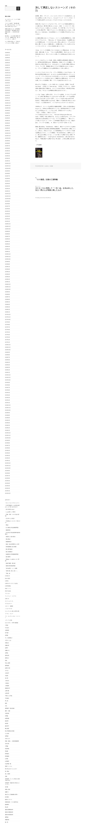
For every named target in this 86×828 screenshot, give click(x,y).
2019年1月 (7, 281)
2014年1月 (7, 430)
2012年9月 (7, 470)
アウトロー (7, 593)
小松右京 (7, 680)
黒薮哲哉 (7, 819)
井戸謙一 (7, 632)
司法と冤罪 (7, 663)
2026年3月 (7, 65)
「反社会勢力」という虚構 (11, 568)
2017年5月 (7, 332)
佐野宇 (6, 648)
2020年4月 (7, 244)
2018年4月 (7, 304)
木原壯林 (7, 713)
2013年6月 (7, 448)
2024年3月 (7, 125)
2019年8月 (7, 264)
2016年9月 (7, 352)
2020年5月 (7, 241)
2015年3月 (7, 397)
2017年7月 (7, 327)
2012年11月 (7, 465)
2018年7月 (7, 297)
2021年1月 (7, 221)
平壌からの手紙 (8, 695)
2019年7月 (7, 266)
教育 (6, 703)
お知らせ (7, 598)
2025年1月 (7, 100)
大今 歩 (6, 670)
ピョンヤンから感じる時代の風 (12, 611)
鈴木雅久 (7, 797)
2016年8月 (7, 354)
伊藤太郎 (7, 645)
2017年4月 (7, 334)
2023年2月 (7, 158)
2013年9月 (7, 440)
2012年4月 (7, 483)
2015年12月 (7, 375)
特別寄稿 (7, 748)
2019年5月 (7, 271)
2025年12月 (7, 72)
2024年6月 (7, 118)
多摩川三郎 (7, 668)
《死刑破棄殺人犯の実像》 (11, 546)
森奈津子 (7, 726)
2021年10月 (7, 198)
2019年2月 (7, 279)
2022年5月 (7, 181)
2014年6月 (7, 417)
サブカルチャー (8, 603)
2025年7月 (7, 85)
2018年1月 (7, 312)
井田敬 (6, 635)
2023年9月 (7, 140)
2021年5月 (7, 211)
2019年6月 (7, 269)
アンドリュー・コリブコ (10, 596)
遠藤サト (7, 792)
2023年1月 (7, 161)
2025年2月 (7, 98)
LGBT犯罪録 (8, 586)
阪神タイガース (8, 799)
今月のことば (8, 640)
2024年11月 (7, 105)
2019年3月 (7, 276)
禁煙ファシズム (8, 766)
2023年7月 (7, 145)
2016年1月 (7, 372)
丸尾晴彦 (7, 630)
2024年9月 (7, 110)
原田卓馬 (7, 655)
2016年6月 (7, 359)
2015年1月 (7, 402)
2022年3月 (7, 186)
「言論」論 (7, 573)
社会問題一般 (8, 763)
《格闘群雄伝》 (8, 541)
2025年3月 (7, 95)
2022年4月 (7, 183)
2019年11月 (7, 256)
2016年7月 (7, 357)
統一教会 (7, 771)
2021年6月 (7, 208)
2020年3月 (7, 246)
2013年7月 (7, 445)
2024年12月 (7, 103)
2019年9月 (7, 261)
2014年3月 (7, 425)
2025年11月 (7, 75)
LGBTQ (6, 581)
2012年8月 (7, 473)
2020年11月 (7, 226)
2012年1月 (7, 490)
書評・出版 (7, 711)
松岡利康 (7, 718)
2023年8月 (7, 143)
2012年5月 (7, 480)
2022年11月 (7, 166)
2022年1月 (7, 191)
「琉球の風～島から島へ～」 (11, 571)
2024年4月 (7, 123)
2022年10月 (7, 168)
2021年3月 (7, 216)
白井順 (6, 758)
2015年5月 (7, 392)
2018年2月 (7, 309)
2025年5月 (7, 90)
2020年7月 (7, 236)
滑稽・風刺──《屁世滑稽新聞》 (12, 741)
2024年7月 (7, 115)
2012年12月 (7, 463)
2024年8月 (7, 113)
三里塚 (6, 625)
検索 (6, 5)
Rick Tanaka (8, 591)
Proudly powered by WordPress (43, 197)
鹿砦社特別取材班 (9, 814)
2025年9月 (7, 80)
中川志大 (7, 627)
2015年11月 (7, 377)
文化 (6, 705)
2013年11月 (7, 435)
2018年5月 (7, 302)
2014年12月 (7, 405)
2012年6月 (7, 478)
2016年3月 (7, 367)
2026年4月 (7, 62)
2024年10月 (7, 108)
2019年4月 (7, 274)
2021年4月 (7, 213)
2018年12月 (7, 284)
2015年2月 (7, 400)
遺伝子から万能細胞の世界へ (11, 794)
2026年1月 (7, 70)
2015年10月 (7, 380)
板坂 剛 (6, 721)
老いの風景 (7, 773)
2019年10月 (7, 259)
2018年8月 (7, 294)
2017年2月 (7, 339)
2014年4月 (7, 422)
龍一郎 (6, 822)
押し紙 (6, 700)
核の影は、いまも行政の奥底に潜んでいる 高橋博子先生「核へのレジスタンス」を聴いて (12, 37)
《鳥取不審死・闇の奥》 (10, 563)
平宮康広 (7, 698)
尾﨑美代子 (7, 688)
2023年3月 (7, 156)
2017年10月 (7, 319)
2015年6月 (7, 390)
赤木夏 (6, 787)
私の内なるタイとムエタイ (11, 768)
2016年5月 (7, 362)
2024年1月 (7, 130)
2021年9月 (7, 201)
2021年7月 (7, 206)
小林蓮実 (7, 685)
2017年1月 (7, 342)
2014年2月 (7, 427)
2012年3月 (7, 485)
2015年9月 (7, 382)
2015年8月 (7, 385)
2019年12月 (7, 254)
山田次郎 (7, 693)
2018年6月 (7, 299)
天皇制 (6, 675)
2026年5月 (7, 60)
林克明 (6, 723)
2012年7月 (7, 475)
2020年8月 (7, 234)
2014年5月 (7, 420)
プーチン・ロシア (9, 613)
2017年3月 (7, 337)
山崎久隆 (7, 690)
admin (47, 166)
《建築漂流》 (8, 530)
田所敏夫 (7, 753)
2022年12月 (7, 163)
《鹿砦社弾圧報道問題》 (10, 565)
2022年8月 (7, 173)
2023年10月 (7, 138)
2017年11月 (7, 317)
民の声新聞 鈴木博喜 (9, 731)
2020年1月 (7, 251)
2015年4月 (7, 395)
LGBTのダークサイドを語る (11, 583)
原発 (6, 660)
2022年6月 (7, 178)
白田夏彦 (7, 761)
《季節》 (7, 525)
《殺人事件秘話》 (9, 549)
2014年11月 (7, 407)
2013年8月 (7, 443)
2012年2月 (7, 488)
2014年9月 (7, 412)
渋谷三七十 (7, 738)
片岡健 (6, 746)
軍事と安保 (7, 789)
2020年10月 (7, 229)
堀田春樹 (7, 665)
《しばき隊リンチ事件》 (10, 512)
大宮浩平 (7, 673)
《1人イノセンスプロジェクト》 (12, 503)
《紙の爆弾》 (8, 556)
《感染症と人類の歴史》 (10, 536)
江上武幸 (7, 733)
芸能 (6, 776)
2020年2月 (7, 249)
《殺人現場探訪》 (9, 551)
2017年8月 (7, 324)
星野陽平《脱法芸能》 (10, 708)
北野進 (6, 653)
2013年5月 (7, 450)
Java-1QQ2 (7, 578)
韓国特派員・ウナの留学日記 (11, 802)
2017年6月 (7, 329)
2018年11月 (7, 286)
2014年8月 (7, 415)
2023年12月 (7, 133)
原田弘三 (7, 658)
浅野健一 (7, 736)
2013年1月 (7, 460)
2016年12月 (7, 344)
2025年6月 (7, 88)
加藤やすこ (7, 650)
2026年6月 (7, 57)
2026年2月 (7, 67)
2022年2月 (7, 188)
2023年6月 (7, 148)
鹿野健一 (7, 817)
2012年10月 (7, 468)
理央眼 (6, 751)
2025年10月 (7, 77)
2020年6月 (7, 239)
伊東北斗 (7, 643)
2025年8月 (7, 82)
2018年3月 (7, 307)
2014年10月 (7, 410)
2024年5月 (7, 120)
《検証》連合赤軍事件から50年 (12, 544)
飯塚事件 (7, 804)
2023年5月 (7, 150)
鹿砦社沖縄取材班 (9, 812)
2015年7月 (7, 387)
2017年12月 (7, 314)
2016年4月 (7, 365)
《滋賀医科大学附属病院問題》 (12, 554)
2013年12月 (7, 433)
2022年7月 (7, 176)
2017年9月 (7, 322)
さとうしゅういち (9, 601)
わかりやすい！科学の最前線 (11, 622)
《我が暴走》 (8, 539)
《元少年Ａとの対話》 (10, 518)
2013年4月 (7, 453)
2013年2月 (7, 458)
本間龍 (6, 716)
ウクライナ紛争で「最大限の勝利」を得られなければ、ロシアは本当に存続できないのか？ (12, 25)
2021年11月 (7, 196)
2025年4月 (7, 93)
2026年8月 (7, 52)
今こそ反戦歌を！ (9, 638)
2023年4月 (7, 153)
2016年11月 (7, 347)
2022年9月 (7, 171)
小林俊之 (7, 683)
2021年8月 (7, 203)
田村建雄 (7, 756)
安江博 (6, 678)
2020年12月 (7, 224)
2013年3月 (7, 455)
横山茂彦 (7, 728)
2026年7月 (7, 55)
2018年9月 (7, 291)
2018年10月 (7, 289)
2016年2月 (7, 370)
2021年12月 (7, 193)
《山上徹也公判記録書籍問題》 (12, 527)
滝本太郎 (7, 743)
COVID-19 (7, 576)
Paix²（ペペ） (8, 588)
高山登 (6, 807)
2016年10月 (7, 349)
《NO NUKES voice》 (10, 509)
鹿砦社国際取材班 (9, 809)
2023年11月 (7, 135)
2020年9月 (7, 231)
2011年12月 (7, 493)
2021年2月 (7, 218)
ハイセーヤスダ (8, 608)
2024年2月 (7, 128)
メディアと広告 (8, 620)
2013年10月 (7, 438)
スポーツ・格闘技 (9, 606)
